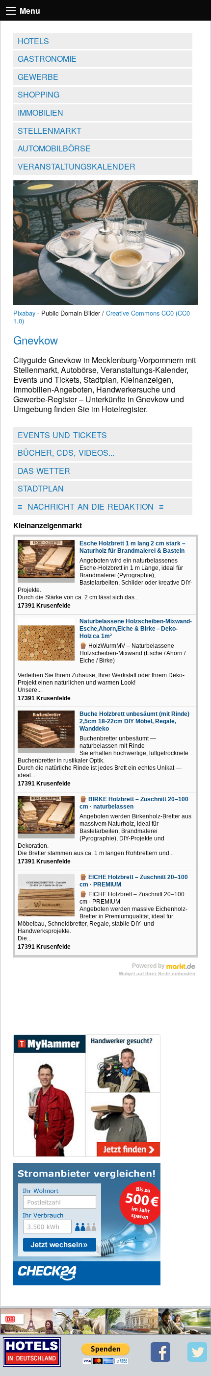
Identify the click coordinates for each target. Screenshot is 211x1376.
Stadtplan (41, 488)
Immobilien (40, 112)
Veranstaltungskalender (76, 166)
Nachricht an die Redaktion (90, 506)
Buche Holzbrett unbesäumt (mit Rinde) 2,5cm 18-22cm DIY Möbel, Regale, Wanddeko (134, 721)
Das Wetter (44, 470)
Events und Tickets (62, 435)
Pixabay (24, 313)
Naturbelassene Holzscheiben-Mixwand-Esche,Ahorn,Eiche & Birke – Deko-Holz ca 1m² (135, 628)
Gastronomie (47, 58)
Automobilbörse (54, 148)
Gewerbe (38, 76)
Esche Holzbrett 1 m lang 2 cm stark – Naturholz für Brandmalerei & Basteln (132, 547)
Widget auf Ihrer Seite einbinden (157, 973)
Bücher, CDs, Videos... (66, 452)
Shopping (38, 94)
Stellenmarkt (49, 130)
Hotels (33, 41)
